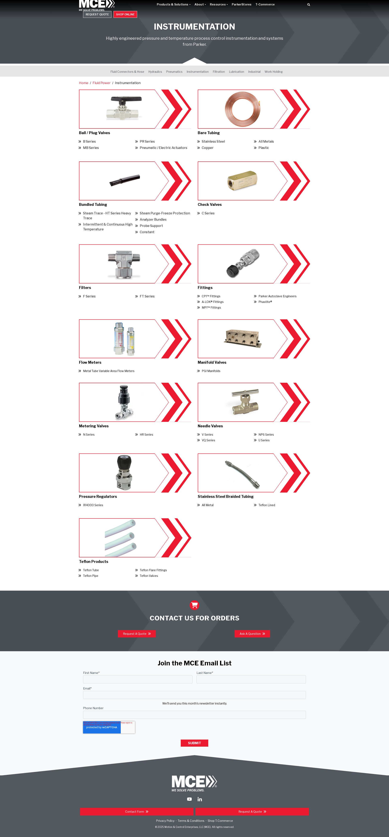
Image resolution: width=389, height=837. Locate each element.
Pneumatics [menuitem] (174, 71)
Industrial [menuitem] (254, 71)
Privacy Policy (165, 820)
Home (83, 83)
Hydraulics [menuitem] (155, 71)
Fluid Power (102, 83)
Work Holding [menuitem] (274, 71)
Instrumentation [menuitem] (198, 71)
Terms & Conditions (191, 820)
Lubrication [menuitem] (236, 71)
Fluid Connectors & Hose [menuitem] (127, 71)
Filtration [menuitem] (219, 71)
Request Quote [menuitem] (97, 14)
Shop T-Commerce (220, 820)
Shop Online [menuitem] (125, 14)
